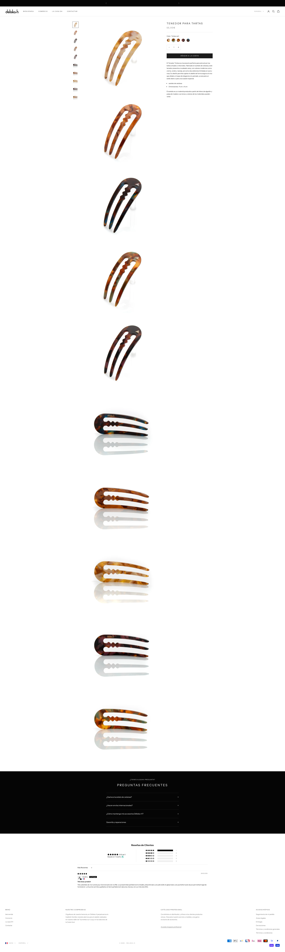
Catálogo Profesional (171, 910)
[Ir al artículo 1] (75, 25)
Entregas (259, 922)
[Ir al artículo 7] (75, 73)
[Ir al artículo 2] (75, 33)
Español (258, 11)
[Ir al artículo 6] (75, 65)
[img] (82, 874)
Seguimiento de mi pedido (265, 914)
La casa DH (57, 11)
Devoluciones (261, 925)
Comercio (43, 11)
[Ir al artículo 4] (75, 49)
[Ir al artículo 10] (75, 97)
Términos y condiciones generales (268, 929)
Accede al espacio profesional (171, 927)
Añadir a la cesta (189, 56)
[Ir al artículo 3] (75, 41)
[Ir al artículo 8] (75, 81)
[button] (150, 850)
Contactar (72, 11)
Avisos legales (261, 918)
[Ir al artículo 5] (75, 57)
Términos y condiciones (264, 933)
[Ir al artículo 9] (75, 89)
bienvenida (28, 11)
